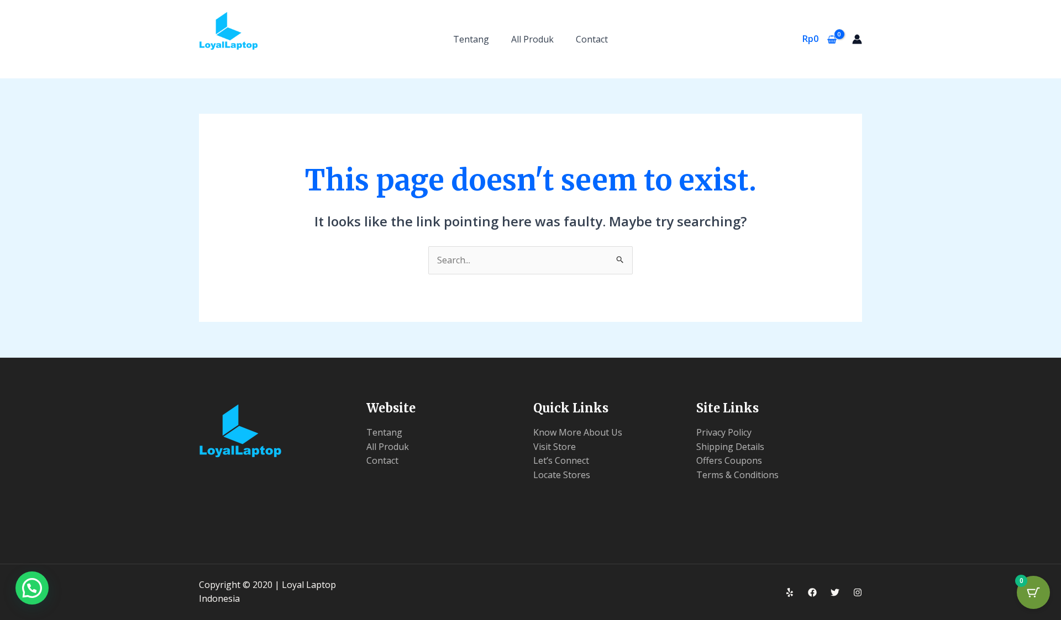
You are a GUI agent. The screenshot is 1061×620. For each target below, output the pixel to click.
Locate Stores (561, 475)
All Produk (532, 39)
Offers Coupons (729, 460)
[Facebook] (812, 592)
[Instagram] (857, 592)
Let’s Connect (561, 460)
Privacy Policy (724, 432)
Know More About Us (577, 432)
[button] (32, 588)
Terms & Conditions (737, 475)
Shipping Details (730, 447)
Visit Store (554, 447)
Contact (592, 39)
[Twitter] (835, 592)
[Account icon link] (857, 39)
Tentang (471, 39)
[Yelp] (789, 592)
